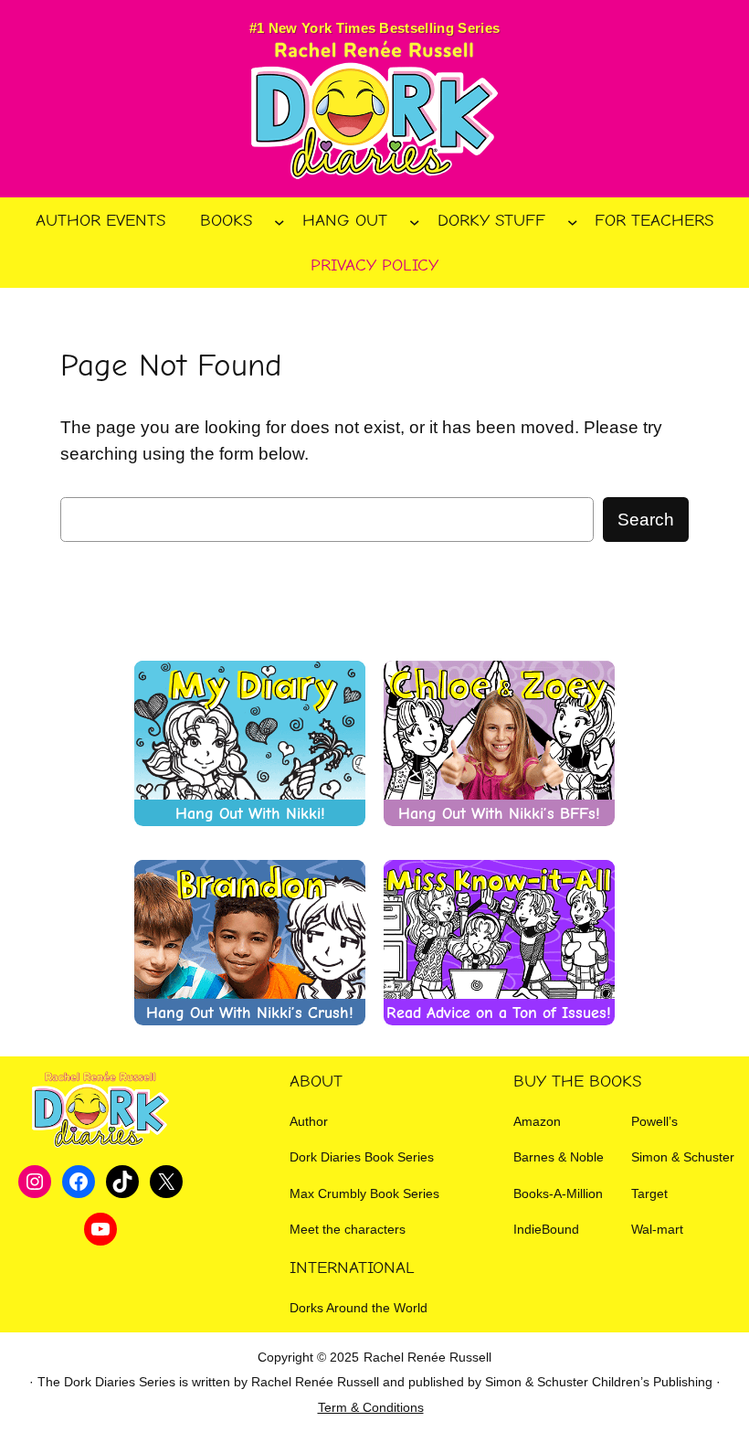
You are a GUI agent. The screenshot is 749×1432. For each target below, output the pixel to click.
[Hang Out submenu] (414, 221)
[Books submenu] (279, 221)
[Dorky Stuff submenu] (572, 221)
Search (645, 519)
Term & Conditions (371, 1407)
